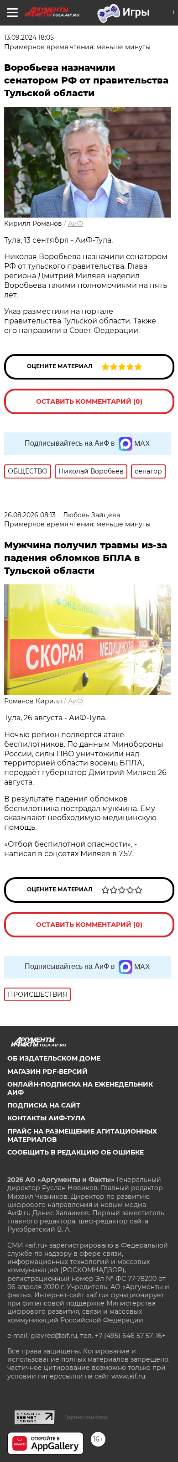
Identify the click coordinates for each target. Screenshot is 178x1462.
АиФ (75, 223)
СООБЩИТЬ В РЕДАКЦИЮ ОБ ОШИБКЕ (75, 1152)
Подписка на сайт (43, 1105)
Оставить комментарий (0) (89, 401)
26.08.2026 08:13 (30, 515)
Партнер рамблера (86, 1417)
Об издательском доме (53, 1058)
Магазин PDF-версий (47, 1071)
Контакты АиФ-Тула (46, 1118)
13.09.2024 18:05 (29, 37)
